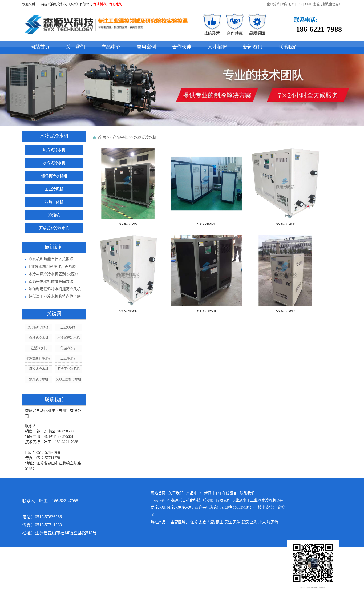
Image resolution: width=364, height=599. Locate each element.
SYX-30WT (285, 224)
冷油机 (54, 215)
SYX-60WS (128, 224)
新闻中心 (211, 493)
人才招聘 (217, 47)
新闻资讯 (252, 47)
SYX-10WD (206, 311)
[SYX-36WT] (206, 183)
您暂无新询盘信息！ (327, 4)
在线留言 (229, 493)
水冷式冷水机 (54, 163)
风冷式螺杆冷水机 (68, 379)
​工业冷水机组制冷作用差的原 (51, 267)
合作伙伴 (181, 47)
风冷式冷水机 (54, 150)
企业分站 (273, 4)
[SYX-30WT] (285, 183)
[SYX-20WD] (127, 270)
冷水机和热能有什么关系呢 (51, 259)
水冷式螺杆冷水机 (38, 359)
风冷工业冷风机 (68, 369)
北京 (262, 522)
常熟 (211, 522)
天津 (236, 522)
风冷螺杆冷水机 (38, 327)
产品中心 (110, 47)
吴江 (228, 522)
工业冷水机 (68, 359)
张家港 (272, 522)
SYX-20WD (128, 311)
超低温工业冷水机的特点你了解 (55, 296)
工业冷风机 (54, 189)
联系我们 (288, 47)
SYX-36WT (206, 224)
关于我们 (75, 47)
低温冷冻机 (68, 348)
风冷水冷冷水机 (180, 507)
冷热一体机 (54, 202)
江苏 (194, 522)
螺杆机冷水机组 (54, 176)
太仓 (202, 522)
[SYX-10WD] (206, 270)
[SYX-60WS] (127, 183)
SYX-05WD (285, 311)
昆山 (219, 522)
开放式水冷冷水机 (54, 228)
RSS (299, 4)
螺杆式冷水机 (38, 338)
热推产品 (158, 522)
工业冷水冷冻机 (263, 500)
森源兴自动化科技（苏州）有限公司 (66, 4)
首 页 (102, 137)
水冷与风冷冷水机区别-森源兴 (53, 274)
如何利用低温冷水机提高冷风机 (55, 289)
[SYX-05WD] (285, 270)
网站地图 (288, 4)
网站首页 (40, 47)
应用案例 (146, 47)
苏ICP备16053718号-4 (237, 507)
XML (308, 4)
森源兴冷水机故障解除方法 (51, 282)
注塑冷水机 (39, 348)
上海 (253, 522)
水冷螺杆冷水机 (68, 338)
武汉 (245, 522)
